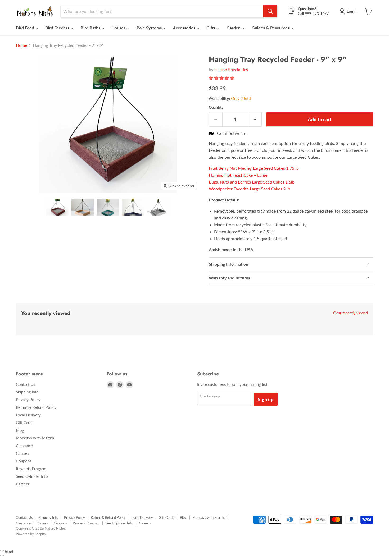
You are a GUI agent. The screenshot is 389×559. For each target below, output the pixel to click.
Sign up (265, 399)
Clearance (24, 445)
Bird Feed (25, 27)
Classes (22, 453)
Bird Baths (90, 27)
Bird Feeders (57, 27)
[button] (57, 207)
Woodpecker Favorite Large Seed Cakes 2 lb (249, 188)
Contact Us (25, 384)
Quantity (216, 107)
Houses (118, 27)
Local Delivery (28, 415)
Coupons (23, 461)
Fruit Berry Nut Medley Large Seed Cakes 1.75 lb (254, 168)
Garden (234, 27)
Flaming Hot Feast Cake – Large (238, 174)
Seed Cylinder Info (32, 476)
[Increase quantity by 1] (255, 119)
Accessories (184, 27)
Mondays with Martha (35, 438)
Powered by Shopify (31, 534)
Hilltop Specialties (231, 69)
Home (21, 45)
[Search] (270, 11)
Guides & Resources (271, 27)
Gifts (211, 27)
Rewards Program (31, 468)
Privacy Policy (28, 399)
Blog (20, 430)
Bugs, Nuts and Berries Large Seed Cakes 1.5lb (252, 181)
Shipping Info (27, 392)
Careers (22, 484)
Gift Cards (24, 422)
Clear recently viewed (350, 313)
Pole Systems (150, 27)
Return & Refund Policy (36, 407)
